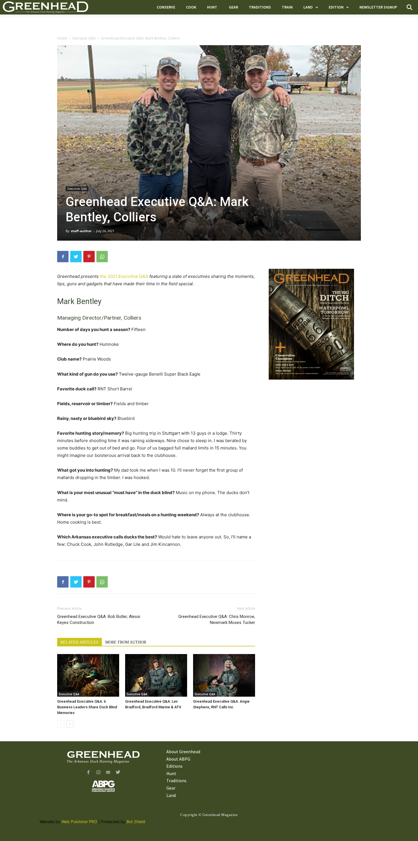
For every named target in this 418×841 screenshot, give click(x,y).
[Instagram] (98, 773)
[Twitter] (76, 256)
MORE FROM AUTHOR (125, 642)
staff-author (81, 231)
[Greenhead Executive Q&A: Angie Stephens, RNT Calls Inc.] (224, 675)
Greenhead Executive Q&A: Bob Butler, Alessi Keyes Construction (98, 619)
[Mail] (108, 773)
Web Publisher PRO (79, 821)
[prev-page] (60, 724)
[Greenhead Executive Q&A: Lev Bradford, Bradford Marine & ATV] (156, 675)
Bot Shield (136, 821)
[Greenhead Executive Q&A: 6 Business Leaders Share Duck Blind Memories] (88, 675)
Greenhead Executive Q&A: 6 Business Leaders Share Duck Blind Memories (87, 707)
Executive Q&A (84, 38)
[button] (409, 7)
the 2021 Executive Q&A (124, 276)
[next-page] (69, 724)
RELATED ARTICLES (79, 642)
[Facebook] (63, 256)
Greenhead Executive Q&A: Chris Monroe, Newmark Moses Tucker (216, 619)
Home (62, 38)
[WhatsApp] (102, 256)
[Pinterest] (89, 256)
